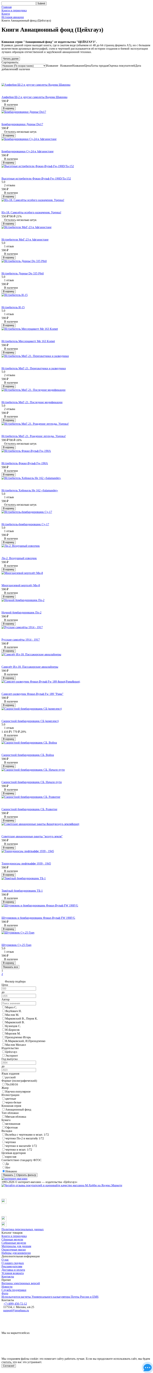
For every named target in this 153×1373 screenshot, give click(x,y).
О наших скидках (12, 1263)
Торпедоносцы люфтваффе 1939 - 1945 (26, 863)
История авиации (12, 17)
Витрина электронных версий (20, 1283)
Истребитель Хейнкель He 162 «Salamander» (29, 490)
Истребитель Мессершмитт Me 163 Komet (28, 341)
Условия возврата (12, 1273)
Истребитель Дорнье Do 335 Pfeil (22, 273)
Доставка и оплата (13, 1269)
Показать (8, 1175)
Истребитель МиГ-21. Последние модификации (32, 402)
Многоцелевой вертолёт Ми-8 (20, 585)
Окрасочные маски (13, 1249)
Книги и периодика (14, 10)
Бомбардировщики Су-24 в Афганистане (27, 151)
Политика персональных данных (22, 1229)
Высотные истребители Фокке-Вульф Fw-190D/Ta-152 (36, 178)
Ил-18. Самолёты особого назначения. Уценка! (31, 212)
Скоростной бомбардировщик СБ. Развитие (29, 809)
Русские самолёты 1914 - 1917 (20, 639)
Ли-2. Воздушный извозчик (19, 558)
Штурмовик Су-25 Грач (16, 945)
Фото (4, 1293)
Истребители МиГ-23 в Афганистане (25, 239)
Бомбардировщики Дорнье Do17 (22, 124)
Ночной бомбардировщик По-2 (21, 612)
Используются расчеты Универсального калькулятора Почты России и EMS (50, 1296)
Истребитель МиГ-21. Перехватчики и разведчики (33, 368)
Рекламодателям (11, 1266)
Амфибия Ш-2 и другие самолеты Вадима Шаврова (34, 97)
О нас (5, 1259)
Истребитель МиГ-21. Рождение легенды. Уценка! (33, 436)
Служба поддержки (13, 1290)
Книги (5, 13)
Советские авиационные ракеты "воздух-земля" (32, 836)
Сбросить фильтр (26, 1175)
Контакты (7, 1276)
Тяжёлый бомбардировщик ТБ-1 (22, 890)
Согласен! (8, 1365)
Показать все (10, 967)
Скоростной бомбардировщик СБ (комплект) (30, 721)
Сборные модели (12, 1239)
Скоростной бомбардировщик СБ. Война (27, 755)
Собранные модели (13, 1242)
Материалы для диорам (16, 1246)
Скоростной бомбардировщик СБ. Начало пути (31, 782)
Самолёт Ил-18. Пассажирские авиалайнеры (29, 666)
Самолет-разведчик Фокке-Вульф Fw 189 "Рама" (32, 693)
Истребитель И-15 (13, 307)
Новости (7, 1286)
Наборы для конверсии (16, 1252)
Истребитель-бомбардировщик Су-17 (25, 524)
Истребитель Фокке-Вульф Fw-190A (24, 463)
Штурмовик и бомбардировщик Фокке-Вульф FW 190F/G (38, 917)
